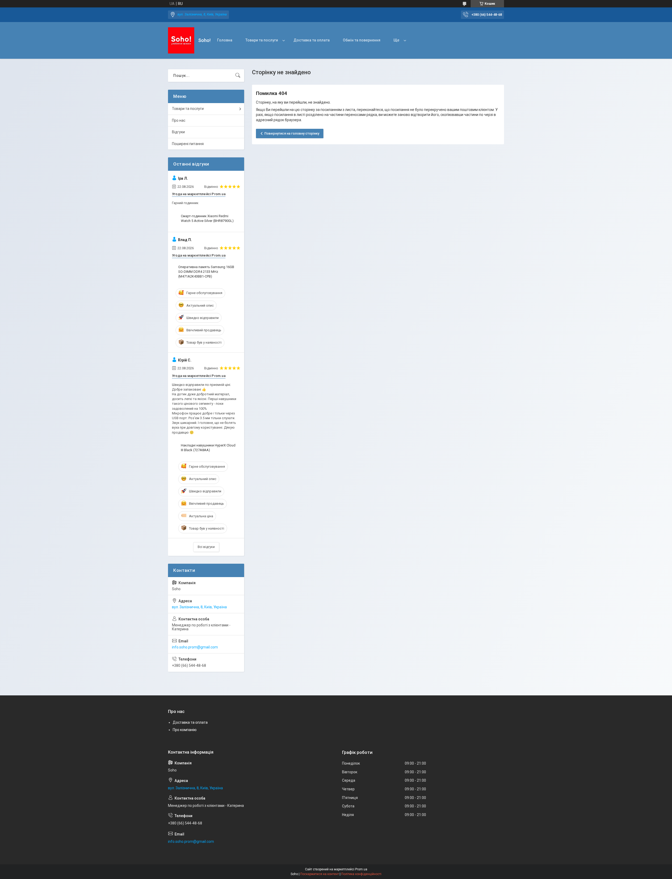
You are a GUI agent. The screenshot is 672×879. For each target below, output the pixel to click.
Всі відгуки (206, 547)
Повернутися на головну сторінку (291, 133)
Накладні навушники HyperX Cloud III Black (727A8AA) (208, 447)
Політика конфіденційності (361, 874)
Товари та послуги (261, 40)
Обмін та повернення (361, 40)
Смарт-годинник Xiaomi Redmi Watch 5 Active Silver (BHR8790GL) (207, 218)
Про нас (178, 120)
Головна (224, 40)
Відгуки (178, 132)
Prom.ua (361, 869)
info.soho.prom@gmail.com (195, 647)
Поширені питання (188, 144)
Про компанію (185, 730)
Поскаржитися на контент (319, 874)
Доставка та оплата (311, 40)
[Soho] (181, 40)
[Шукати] (238, 75)
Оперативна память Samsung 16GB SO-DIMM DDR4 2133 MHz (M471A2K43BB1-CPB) (206, 271)
